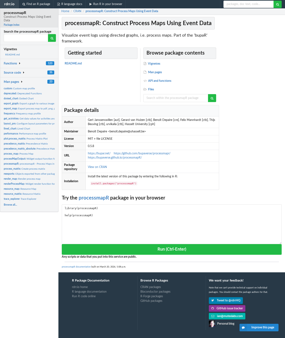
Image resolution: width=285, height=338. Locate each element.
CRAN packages (150, 287)
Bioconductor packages (155, 291)
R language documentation (89, 291)
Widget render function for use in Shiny (36, 184)
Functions (10, 63)
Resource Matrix (22, 194)
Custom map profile (19, 88)
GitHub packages (151, 301)
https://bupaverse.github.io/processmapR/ (115, 157)
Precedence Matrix (30, 148)
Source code (12, 72)
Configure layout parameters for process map (35, 123)
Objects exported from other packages (30, 174)
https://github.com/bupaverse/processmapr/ (142, 153)
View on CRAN (97, 167)
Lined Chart (17, 128)
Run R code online (84, 296)
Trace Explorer (20, 199)
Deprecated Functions (23, 93)
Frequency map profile (22, 113)
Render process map (22, 179)
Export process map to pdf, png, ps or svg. (34, 108)
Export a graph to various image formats (33, 103)
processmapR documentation (76, 267)
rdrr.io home (80, 287)
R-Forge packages (151, 296)
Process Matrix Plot (26, 138)
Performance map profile (25, 133)
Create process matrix (24, 169)
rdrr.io (9, 4)
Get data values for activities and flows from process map (43, 118)
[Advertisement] (251, 95)
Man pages (11, 81)
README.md (12, 54)
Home (65, 11)
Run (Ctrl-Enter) (172, 249)
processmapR (94, 198)
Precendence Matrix (26, 143)
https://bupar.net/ (99, 153)
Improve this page (262, 327)
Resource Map (20, 189)
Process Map (18, 153)
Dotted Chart (19, 98)
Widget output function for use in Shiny (37, 158)
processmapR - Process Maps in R (30, 164)
